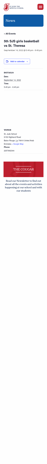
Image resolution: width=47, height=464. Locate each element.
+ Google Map (18, 144)
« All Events (10, 33)
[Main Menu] (40, 7)
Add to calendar (17, 61)
